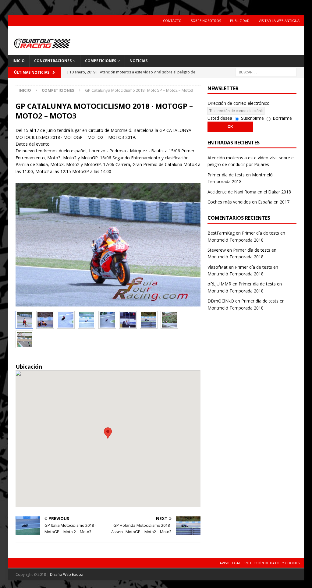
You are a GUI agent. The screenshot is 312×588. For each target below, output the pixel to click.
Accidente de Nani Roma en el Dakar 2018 (249, 192)
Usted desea (219, 118)
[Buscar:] (266, 72)
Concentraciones (53, 60)
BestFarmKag (221, 233)
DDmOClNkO (220, 301)
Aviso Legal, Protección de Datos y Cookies (260, 563)
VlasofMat (217, 267)
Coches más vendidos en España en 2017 (248, 202)
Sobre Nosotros (206, 20)
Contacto (172, 20)
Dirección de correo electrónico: (239, 103)
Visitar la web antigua (279, 20)
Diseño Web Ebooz (66, 574)
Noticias (138, 60)
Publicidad (240, 20)
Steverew (216, 250)
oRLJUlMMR (219, 284)
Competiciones (100, 60)
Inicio (18, 60)
